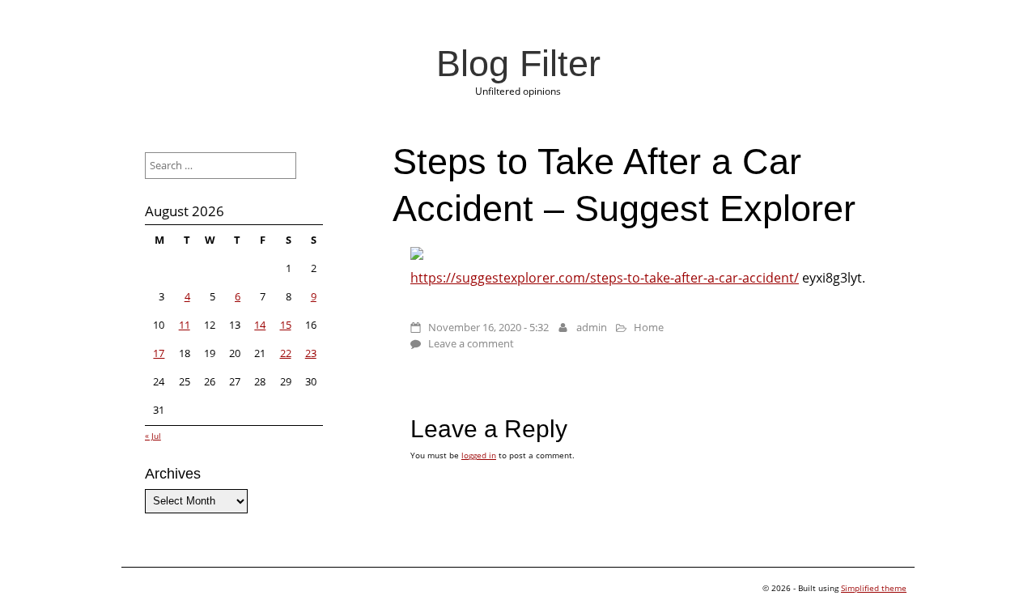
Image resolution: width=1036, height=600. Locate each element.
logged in (478, 455)
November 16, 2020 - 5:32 (488, 327)
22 (285, 353)
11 (184, 324)
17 (158, 353)
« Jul (153, 435)
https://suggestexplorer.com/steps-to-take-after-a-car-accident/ (604, 278)
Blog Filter (518, 63)
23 (310, 353)
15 (285, 324)
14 (259, 324)
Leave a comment (471, 343)
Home (649, 327)
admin (591, 327)
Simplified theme (873, 588)
